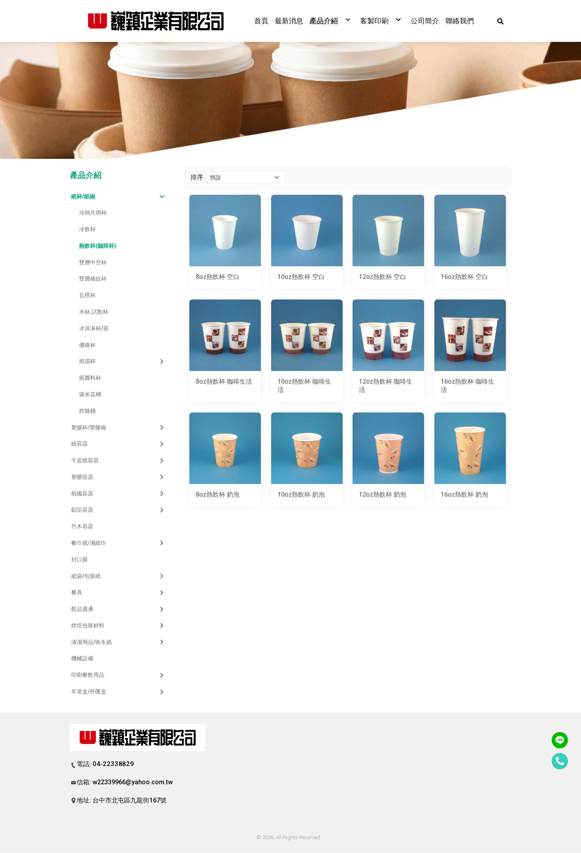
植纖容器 (82, 493)
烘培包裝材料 (87, 625)
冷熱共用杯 (93, 212)
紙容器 (79, 444)
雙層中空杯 (93, 262)
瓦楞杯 (87, 295)
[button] (500, 20)
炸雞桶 (87, 411)
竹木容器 (82, 526)
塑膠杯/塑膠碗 (88, 427)
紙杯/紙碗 (83, 196)
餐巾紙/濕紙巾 (88, 543)
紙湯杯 (87, 361)
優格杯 (87, 345)
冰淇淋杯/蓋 (94, 328)
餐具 (76, 592)
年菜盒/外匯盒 (88, 691)
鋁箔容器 (82, 510)
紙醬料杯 (90, 378)
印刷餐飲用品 (87, 675)
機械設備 (82, 658)
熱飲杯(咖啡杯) (97, 246)
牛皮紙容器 (85, 460)
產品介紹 (86, 174)
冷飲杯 (87, 229)
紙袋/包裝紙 (86, 576)
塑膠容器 (82, 477)
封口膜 (79, 559)
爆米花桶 (90, 394)
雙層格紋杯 (93, 278)
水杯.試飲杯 (93, 312)
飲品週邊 (82, 609)
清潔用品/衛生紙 (91, 642)
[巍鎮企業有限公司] (156, 21)
